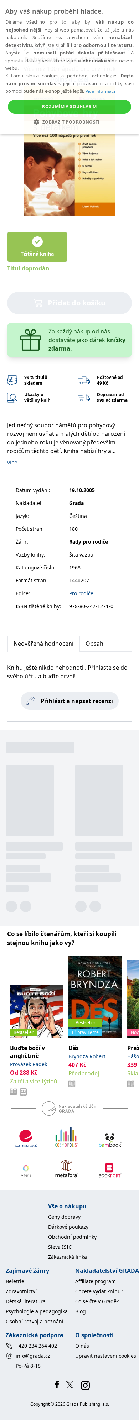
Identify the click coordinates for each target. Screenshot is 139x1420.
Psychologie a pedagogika (37, 1311)
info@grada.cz (33, 1355)
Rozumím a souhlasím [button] (69, 107)
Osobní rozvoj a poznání (34, 1321)
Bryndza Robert (86, 1056)
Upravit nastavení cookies (105, 1355)
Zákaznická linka (67, 1256)
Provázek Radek (28, 1064)
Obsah (94, 644)
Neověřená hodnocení (43, 644)
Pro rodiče (81, 593)
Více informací (100, 91)
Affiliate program (95, 1281)
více (12, 462)
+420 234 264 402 (36, 1345)
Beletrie (15, 1281)
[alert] (69, 67)
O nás (82, 1345)
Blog (80, 1311)
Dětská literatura (26, 1301)
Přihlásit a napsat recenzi (77, 701)
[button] (69, 121)
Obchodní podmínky (72, 1236)
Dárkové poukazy (68, 1226)
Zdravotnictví (21, 1291)
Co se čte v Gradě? (97, 1301)
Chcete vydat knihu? (99, 1291)
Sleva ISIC (60, 1246)
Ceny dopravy (64, 1216)
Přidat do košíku (76, 303)
